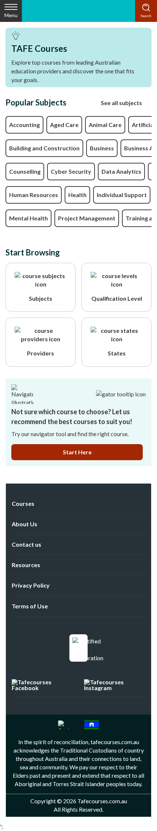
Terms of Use (30, 606)
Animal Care (105, 124)
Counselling (25, 171)
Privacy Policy (31, 585)
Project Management (86, 218)
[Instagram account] (114, 685)
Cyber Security (71, 171)
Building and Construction (44, 148)
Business (102, 148)
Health (77, 194)
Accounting (24, 124)
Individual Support (122, 194)
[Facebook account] (42, 685)
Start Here (77, 452)
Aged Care (64, 124)
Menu (11, 15)
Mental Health (28, 218)
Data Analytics (121, 171)
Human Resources (33, 194)
